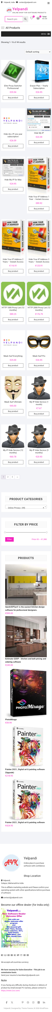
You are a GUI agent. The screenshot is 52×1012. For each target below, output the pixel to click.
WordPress (44, 1008)
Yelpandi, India (9, 2)
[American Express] (2, 954)
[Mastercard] (5, 954)
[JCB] (28, 954)
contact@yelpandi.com (27, 2)
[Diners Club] (15, 954)
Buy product (13, 98)
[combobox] (26, 507)
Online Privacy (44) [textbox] (25, 508)
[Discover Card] (18, 954)
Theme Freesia (27, 1008)
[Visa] (8, 954)
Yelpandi (20, 9)
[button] (43, 34)
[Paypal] (12, 954)
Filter (9, 539)
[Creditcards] (21, 954)
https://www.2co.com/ (10, 991)
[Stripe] (24, 954)
